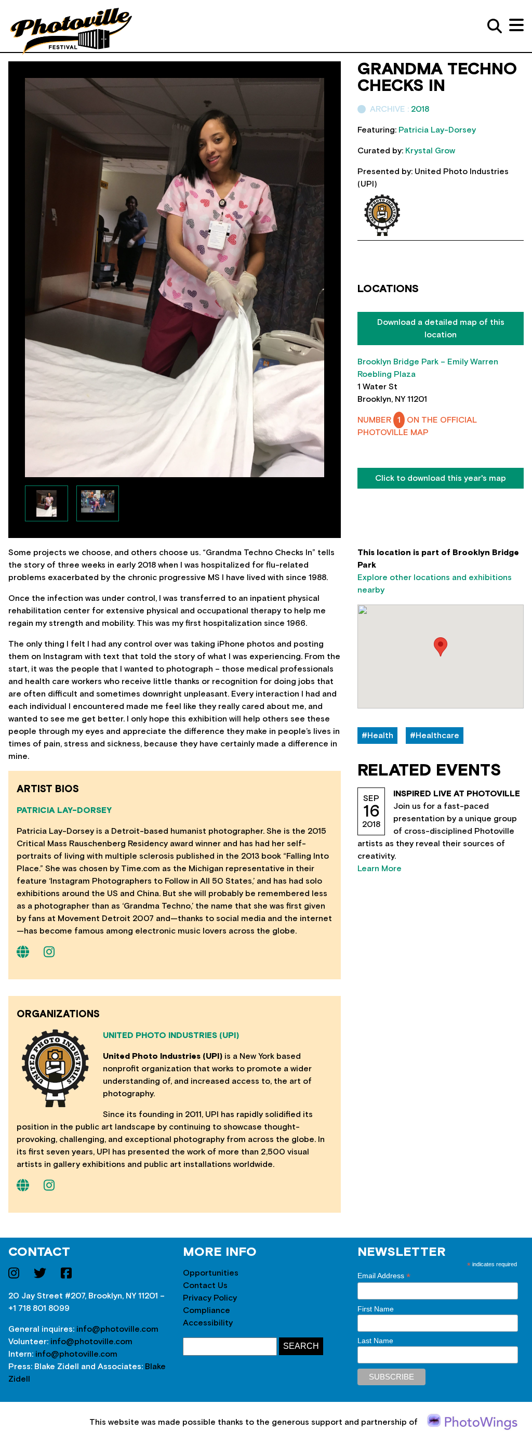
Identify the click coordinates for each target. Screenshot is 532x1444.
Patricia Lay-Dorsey (64, 810)
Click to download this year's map (440, 478)
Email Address (383, 1276)
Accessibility (208, 1323)
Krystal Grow (430, 151)
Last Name (375, 1340)
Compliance (206, 1310)
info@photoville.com (117, 1329)
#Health (377, 735)
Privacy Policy (210, 1298)
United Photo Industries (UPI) (171, 1035)
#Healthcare (434, 735)
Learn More (379, 868)
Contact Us (205, 1285)
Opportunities (210, 1273)
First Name (375, 1309)
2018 (420, 109)
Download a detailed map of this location (440, 328)
